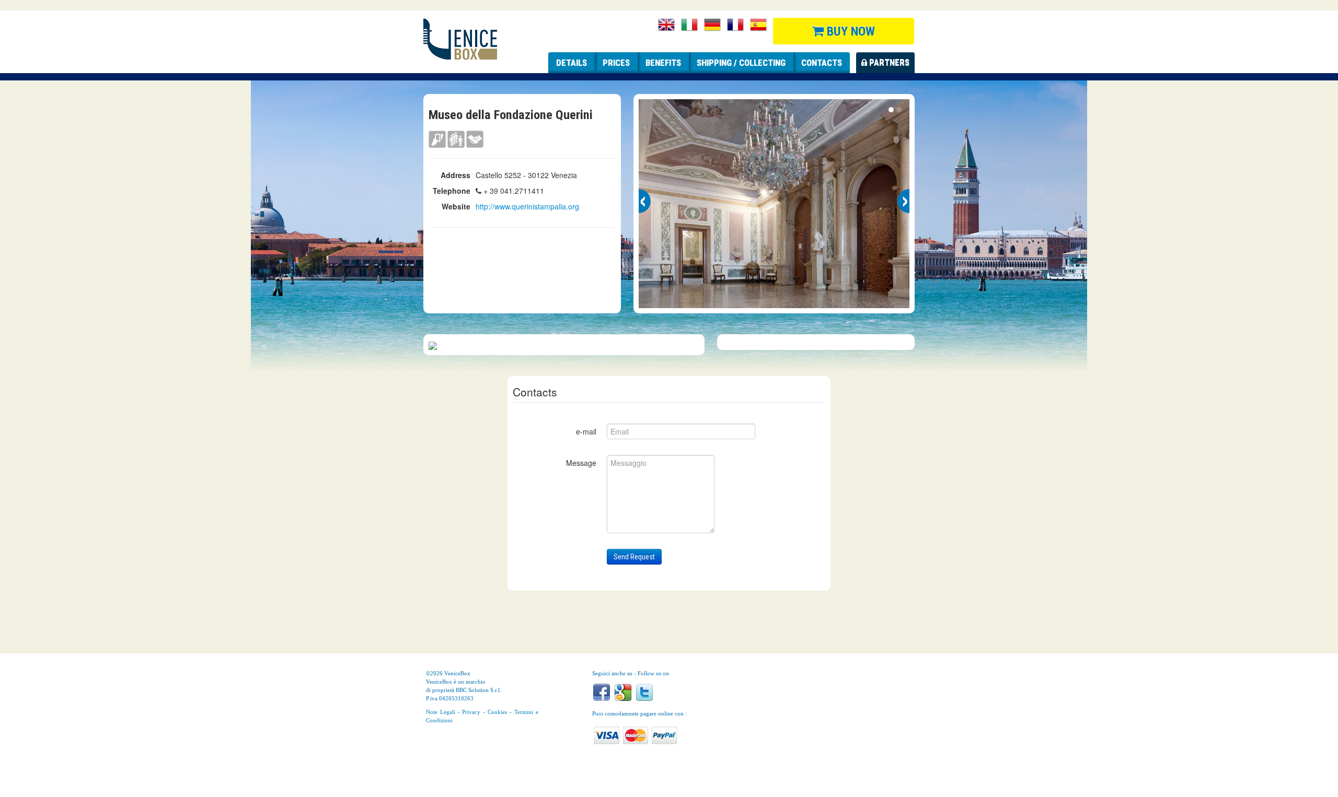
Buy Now (849, 31)
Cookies (497, 712)
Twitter (644, 692)
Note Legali (440, 712)
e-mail (586, 431)
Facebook (601, 692)
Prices (616, 62)
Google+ (623, 692)
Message (581, 463)
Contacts (821, 62)
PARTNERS (888, 62)
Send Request (634, 557)
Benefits (663, 62)
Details (571, 62)
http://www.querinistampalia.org (527, 206)
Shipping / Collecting (741, 62)
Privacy (471, 712)
